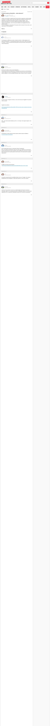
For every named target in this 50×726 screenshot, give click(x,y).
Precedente (4, 11)
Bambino (37, 6)
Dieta (41, 6)
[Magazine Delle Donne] (6, 2)
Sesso (33, 6)
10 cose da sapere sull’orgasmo (7, 134)
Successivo (29, 11)
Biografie (13, 6)
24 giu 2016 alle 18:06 (7, 187)
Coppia (8, 9)
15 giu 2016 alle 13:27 (7, 118)
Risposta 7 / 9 (4, 158)
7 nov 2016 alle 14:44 (7, 97)
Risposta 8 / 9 (4, 171)
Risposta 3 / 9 (4, 93)
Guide (44, 6)
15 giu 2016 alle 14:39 (7, 131)
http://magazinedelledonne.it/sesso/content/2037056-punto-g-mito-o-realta (15, 165)
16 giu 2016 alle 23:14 (7, 162)
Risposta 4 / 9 (4, 114)
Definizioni (17, 6)
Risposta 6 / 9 (4, 142)
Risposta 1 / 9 (4, 34)
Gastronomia (24, 6)
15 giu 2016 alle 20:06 (7, 146)
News (5, 6)
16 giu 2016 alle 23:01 (7, 67)
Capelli (29, 6)
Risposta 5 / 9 (4, 127)
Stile (8, 6)
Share (4, 28)
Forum (47, 6)
